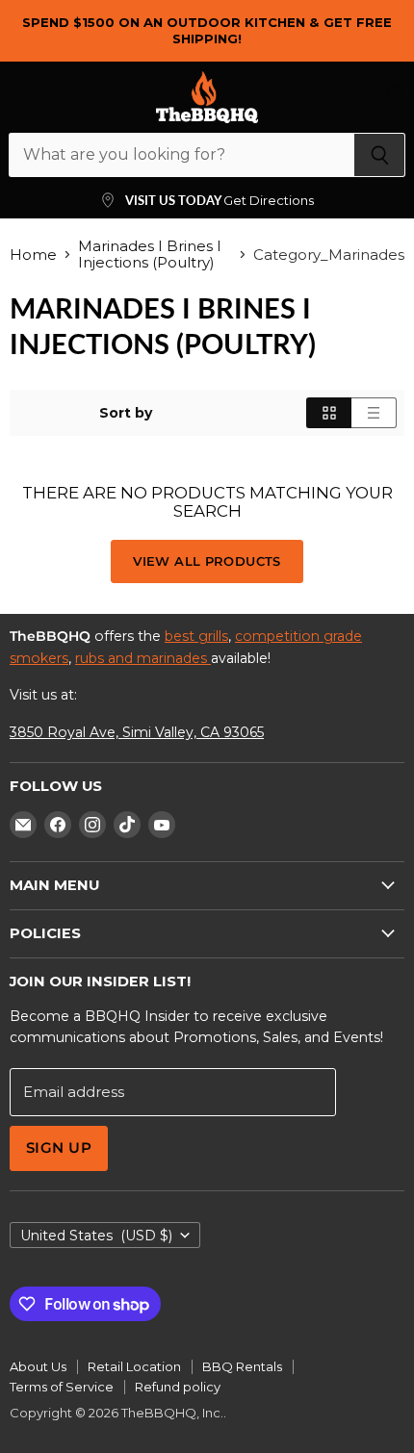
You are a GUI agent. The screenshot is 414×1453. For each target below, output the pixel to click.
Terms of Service (62, 1386)
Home (33, 254)
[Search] (379, 155)
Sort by (125, 413)
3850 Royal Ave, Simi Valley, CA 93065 (137, 732)
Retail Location (134, 1366)
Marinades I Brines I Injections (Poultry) (149, 254)
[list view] (374, 412)
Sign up (58, 1148)
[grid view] (328, 412)
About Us (38, 1366)
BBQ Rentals (242, 1366)
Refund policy (177, 1386)
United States (96, 1235)
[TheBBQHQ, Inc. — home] (207, 97)
